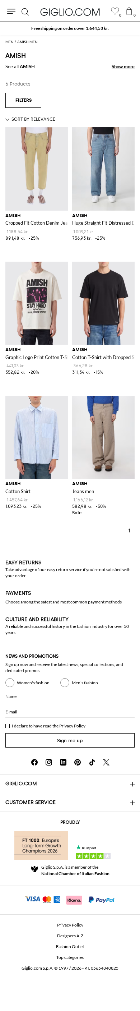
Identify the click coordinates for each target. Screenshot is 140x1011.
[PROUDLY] (41, 845)
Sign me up (70, 740)
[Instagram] (49, 762)
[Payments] (70, 899)
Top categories (70, 957)
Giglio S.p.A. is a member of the (75, 870)
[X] (106, 762)
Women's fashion (33, 682)
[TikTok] (92, 762)
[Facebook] (34, 762)
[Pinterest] (77, 762)
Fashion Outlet (70, 946)
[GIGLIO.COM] (70, 11)
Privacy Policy (72, 726)
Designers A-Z (70, 935)
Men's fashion (85, 682)
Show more (123, 66)
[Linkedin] (63, 762)
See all (20, 66)
